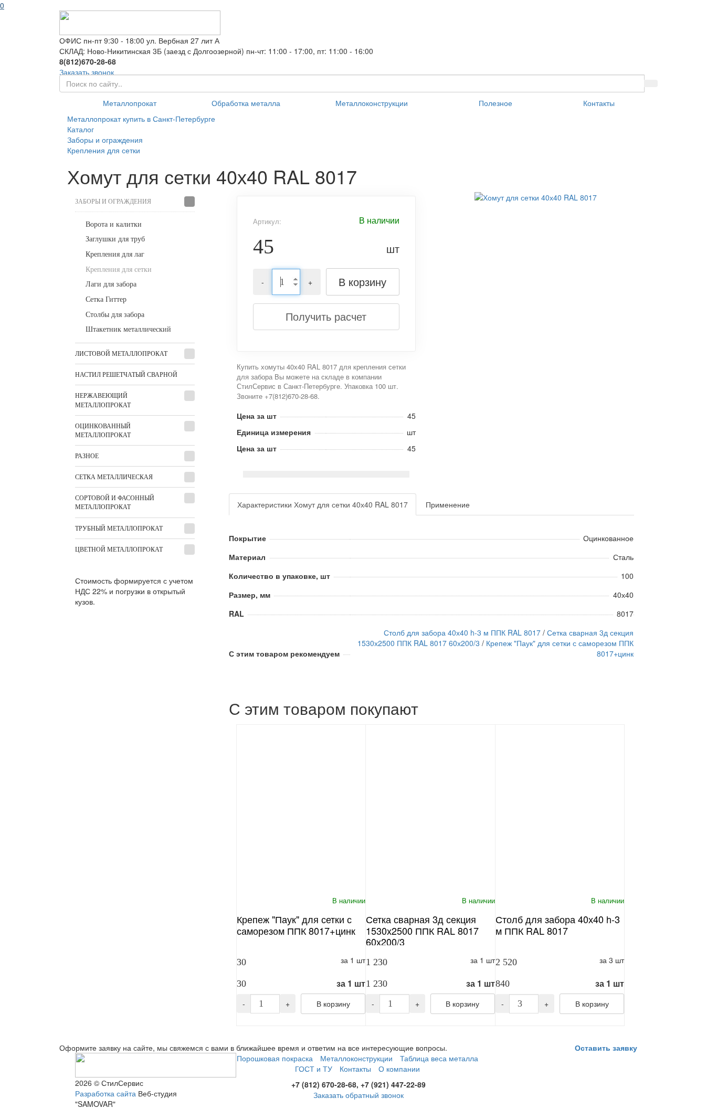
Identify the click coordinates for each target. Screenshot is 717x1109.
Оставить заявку (606, 1047)
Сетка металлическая (114, 477)
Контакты (599, 103)
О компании (399, 1068)
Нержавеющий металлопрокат (103, 400)
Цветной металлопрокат (119, 549)
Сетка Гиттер (106, 299)
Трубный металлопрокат (119, 528)
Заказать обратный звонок (358, 1095)
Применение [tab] (448, 504)
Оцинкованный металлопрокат (103, 431)
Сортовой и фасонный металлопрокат (114, 502)
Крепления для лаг (115, 254)
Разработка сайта (105, 1093)
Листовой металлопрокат (121, 353)
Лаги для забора (111, 284)
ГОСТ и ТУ (313, 1068)
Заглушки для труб (115, 239)
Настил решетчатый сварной (126, 374)
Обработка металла (246, 103)
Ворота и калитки (114, 224)
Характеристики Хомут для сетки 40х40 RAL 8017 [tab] (322, 504)
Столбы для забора (115, 315)
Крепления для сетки (119, 269)
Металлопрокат (129, 103)
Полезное (495, 103)
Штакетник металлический (128, 329)
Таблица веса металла (439, 1058)
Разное (87, 456)
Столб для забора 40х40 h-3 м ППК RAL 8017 (462, 632)
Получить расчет (326, 316)
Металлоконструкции (371, 103)
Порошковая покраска (275, 1058)
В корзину (362, 281)
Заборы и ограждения (113, 201)
